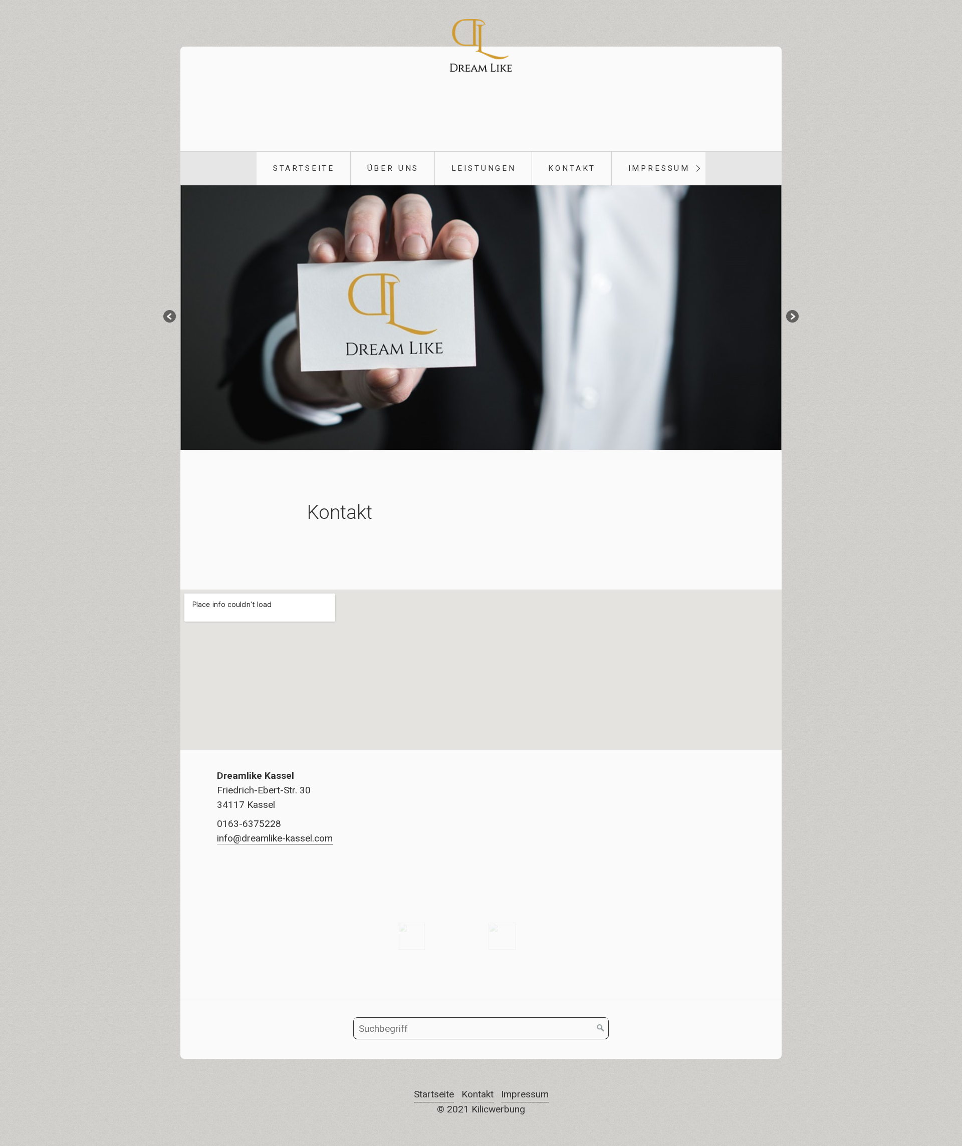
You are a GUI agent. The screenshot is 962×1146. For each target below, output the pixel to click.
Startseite (304, 168)
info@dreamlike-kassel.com (275, 838)
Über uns (393, 168)
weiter (791, 318)
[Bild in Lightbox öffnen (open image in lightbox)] (411, 936)
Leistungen (483, 168)
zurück (170, 318)
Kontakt (572, 168)
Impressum (659, 168)
